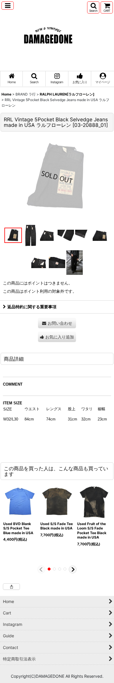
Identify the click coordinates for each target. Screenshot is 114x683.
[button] (7, 5)
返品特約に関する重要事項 (31, 306)
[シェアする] (11, 586)
